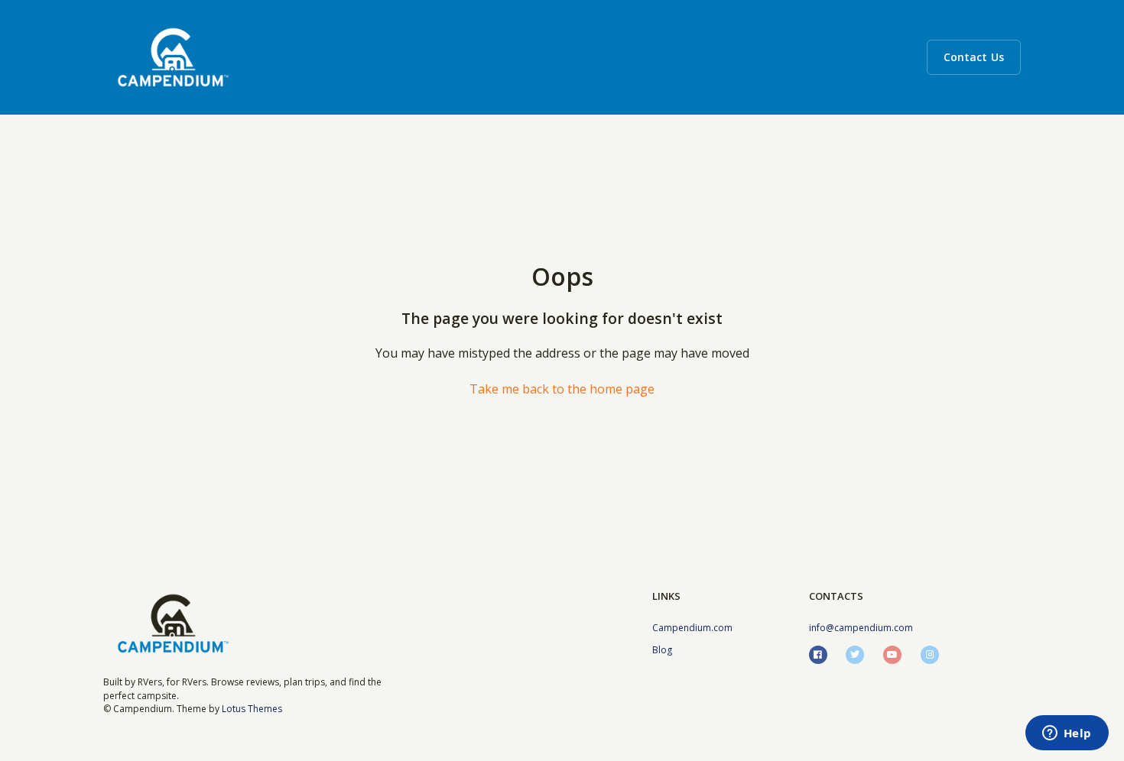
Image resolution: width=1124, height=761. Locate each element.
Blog (662, 649)
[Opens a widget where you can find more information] (1067, 734)
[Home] (173, 57)
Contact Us (974, 57)
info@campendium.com (861, 627)
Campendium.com (692, 627)
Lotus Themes (252, 708)
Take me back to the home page (562, 388)
